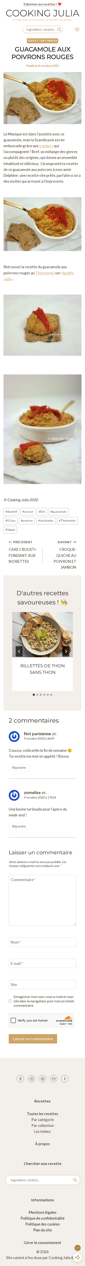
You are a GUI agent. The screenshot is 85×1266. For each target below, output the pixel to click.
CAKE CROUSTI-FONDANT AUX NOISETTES (23, 552)
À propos (42, 1143)
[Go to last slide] (19, 651)
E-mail (17, 963)
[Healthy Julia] (64, 1078)
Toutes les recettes (42, 1113)
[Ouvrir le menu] (77, 29)
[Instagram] (31, 1078)
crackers (46, 145)
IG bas (10, 520)
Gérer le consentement (42, 1242)
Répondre (19, 767)
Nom (16, 942)
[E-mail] (53, 1078)
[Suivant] (65, 651)
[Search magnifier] (59, 29)
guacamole (58, 511)
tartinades (45, 520)
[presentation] (42, 634)
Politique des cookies (42, 1224)
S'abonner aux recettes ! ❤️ (42, 4)
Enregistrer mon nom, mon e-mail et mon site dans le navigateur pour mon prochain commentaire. (44, 1001)
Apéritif (11, 511)
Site (14, 984)
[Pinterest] (42, 1078)
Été (42, 511)
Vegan (10, 529)
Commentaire (23, 879)
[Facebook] (20, 1078)
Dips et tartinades (42, 40)
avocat (27, 511)
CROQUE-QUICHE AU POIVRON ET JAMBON (65, 555)
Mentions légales (42, 1212)
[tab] (34, 695)
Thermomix (44, 273)
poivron (27, 520)
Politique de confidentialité (42, 1218)
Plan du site (42, 1230)
